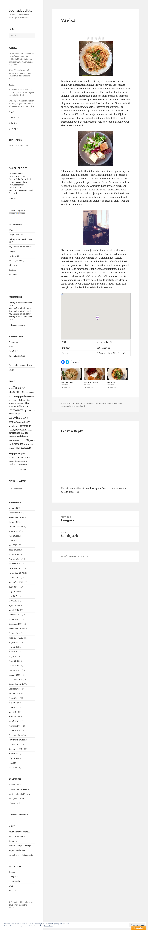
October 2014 (14, 744)
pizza (20, 443)
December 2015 (15, 679)
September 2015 (16, 693)
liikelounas (14, 432)
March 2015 (14, 721)
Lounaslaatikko (20, 10)
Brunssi (12, 872)
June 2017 (13, 596)
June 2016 (13, 651)
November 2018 (16, 517)
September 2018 (16, 526)
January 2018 (14, 563)
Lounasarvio (14, 881)
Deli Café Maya (22, 789)
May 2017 (13, 600)
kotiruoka (25, 426)
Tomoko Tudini (15, 187)
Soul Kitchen (67, 382)
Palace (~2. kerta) (16, 260)
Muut (11, 886)
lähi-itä (24, 432)
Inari (11, 360)
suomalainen (16, 457)
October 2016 (14, 633)
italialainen (23, 406)
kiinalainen (14, 426)
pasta (32, 440)
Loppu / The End (16, 234)
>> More (12, 198)
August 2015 (14, 698)
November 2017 (16, 573)
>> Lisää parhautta (17, 325)
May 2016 (13, 656)
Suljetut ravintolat (17, 850)
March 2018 (14, 554)
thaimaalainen (21, 461)
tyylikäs (13, 464)
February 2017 (15, 614)
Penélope (13, 274)
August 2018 (14, 531)
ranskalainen (28, 444)
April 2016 (13, 661)
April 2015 (13, 716)
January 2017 (14, 619)
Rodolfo (111, 382)
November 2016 (16, 628)
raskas (11, 449)
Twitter (14, 123)
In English (13, 876)
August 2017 (14, 587)
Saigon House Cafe (17, 356)
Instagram (15, 128)
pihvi (14, 443)
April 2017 (13, 605)
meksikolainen (23, 436)
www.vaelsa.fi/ (104, 342)
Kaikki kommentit (17, 836)
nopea (24, 440)
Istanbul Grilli (91, 382)
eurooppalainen (21, 396)
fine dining (12, 400)
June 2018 (13, 540)
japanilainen (29, 410)
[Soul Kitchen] (71, 374)
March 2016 (14, 665)
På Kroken (13, 265)
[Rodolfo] (117, 374)
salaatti (27, 448)
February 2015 (15, 726)
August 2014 (14, 753)
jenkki (11, 413)
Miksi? (11, 84)
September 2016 (16, 638)
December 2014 (15, 735)
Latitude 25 (14, 256)
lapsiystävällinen (18, 429)
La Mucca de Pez (16, 173)
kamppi (17, 414)
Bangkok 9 (13, 351)
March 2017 (14, 610)
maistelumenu (13, 436)
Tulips (11, 370)
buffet (13, 387)
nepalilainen (14, 440)
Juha (77, 403)
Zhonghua (13, 342)
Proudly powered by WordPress (75, 556)
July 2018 (13, 536)
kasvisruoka (18, 417)
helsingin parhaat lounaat (16, 403)
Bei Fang (12, 270)
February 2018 (15, 559)
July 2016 (13, 647)
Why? (11, 112)
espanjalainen (30, 392)
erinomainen (17, 392)
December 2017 (15, 568)
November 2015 (16, 684)
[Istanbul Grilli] (94, 374)
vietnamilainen (23, 464)
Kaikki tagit (22, 469)
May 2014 (13, 767)
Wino (11, 230)
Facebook (15, 117)
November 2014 (16, 740)
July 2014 (13, 758)
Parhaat (12, 890)
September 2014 (16, 749)
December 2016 (15, 624)
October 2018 (14, 522)
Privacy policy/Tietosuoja (20, 845)
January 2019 (14, 508)
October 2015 (14, 689)
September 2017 (16, 582)
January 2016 (14, 675)
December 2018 (15, 512)
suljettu (22, 453)
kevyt (27, 422)
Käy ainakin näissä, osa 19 (20, 311)
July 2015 (13, 702)
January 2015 (14, 730)
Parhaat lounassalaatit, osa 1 (21, 365)
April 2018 (13, 550)
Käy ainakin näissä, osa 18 (20, 314)
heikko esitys (23, 400)
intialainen (12, 406)
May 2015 (13, 712)
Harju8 (12, 251)
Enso (11, 346)
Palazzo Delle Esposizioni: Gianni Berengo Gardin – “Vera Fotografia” (20, 182)
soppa (13, 453)
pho (10, 444)
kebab (21, 422)
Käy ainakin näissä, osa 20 (20, 246)
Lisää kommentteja (19, 814)
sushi (27, 457)
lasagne (30, 430)
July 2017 (13, 591)
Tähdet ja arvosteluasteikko (21, 855)
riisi (17, 448)
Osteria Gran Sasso (17, 176)
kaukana (14, 422)
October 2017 (14, 577)
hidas (26, 403)
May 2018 (13, 545)
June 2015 (13, 707)
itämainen (16, 410)
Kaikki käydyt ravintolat (19, 831)
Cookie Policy (48, 926)
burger (21, 387)
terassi (11, 461)
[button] (96, 58)
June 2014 (13, 763)
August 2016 (14, 642)
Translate (22, 213)
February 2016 (15, 670)
